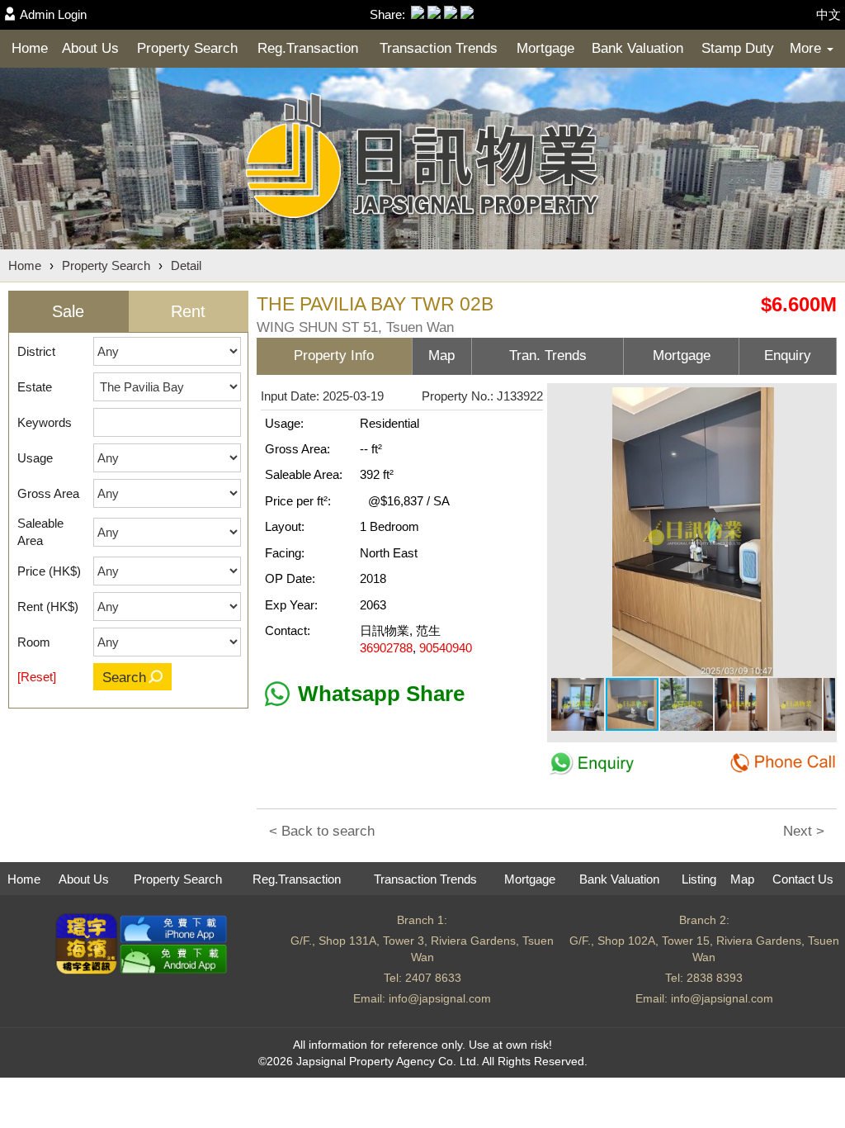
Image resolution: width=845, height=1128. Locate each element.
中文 (828, 14)
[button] (820, 402)
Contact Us (802, 879)
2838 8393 (715, 977)
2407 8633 (433, 977)
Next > (803, 831)
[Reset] (36, 677)
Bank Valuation (637, 48)
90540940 (445, 648)
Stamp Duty (737, 48)
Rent (188, 311)
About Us (90, 48)
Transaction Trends (439, 48)
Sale (68, 311)
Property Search (187, 48)
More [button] (807, 48)
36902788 (386, 648)
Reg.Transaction (307, 48)
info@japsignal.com (440, 998)
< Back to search (322, 831)
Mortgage (545, 48)
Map (742, 879)
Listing (699, 879)
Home (30, 48)
